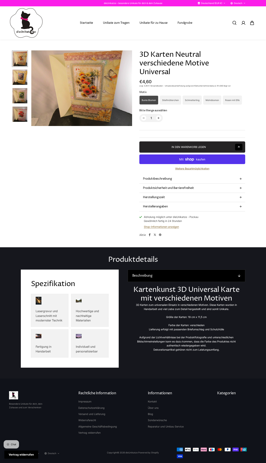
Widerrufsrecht (87, 420)
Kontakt (152, 401)
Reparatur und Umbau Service (166, 426)
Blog (150, 414)
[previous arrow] (38, 89)
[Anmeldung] (243, 23)
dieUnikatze (131, 452)
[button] (252, 23)
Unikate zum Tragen (116, 23)
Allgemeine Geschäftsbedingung (97, 426)
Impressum (84, 401)
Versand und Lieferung (91, 414)
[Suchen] (234, 23)
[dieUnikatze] (26, 23)
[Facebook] (149, 235)
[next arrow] (125, 89)
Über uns (153, 407)
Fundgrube (185, 23)
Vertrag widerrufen (89, 432)
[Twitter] (155, 235)
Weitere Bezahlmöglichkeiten (192, 168)
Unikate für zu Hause (154, 23)
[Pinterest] (160, 235)
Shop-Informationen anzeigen (161, 226)
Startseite (86, 23)
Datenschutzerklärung (91, 407)
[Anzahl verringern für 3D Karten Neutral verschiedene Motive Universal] (143, 118)
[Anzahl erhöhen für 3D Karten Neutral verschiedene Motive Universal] (158, 118)
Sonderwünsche (157, 420)
